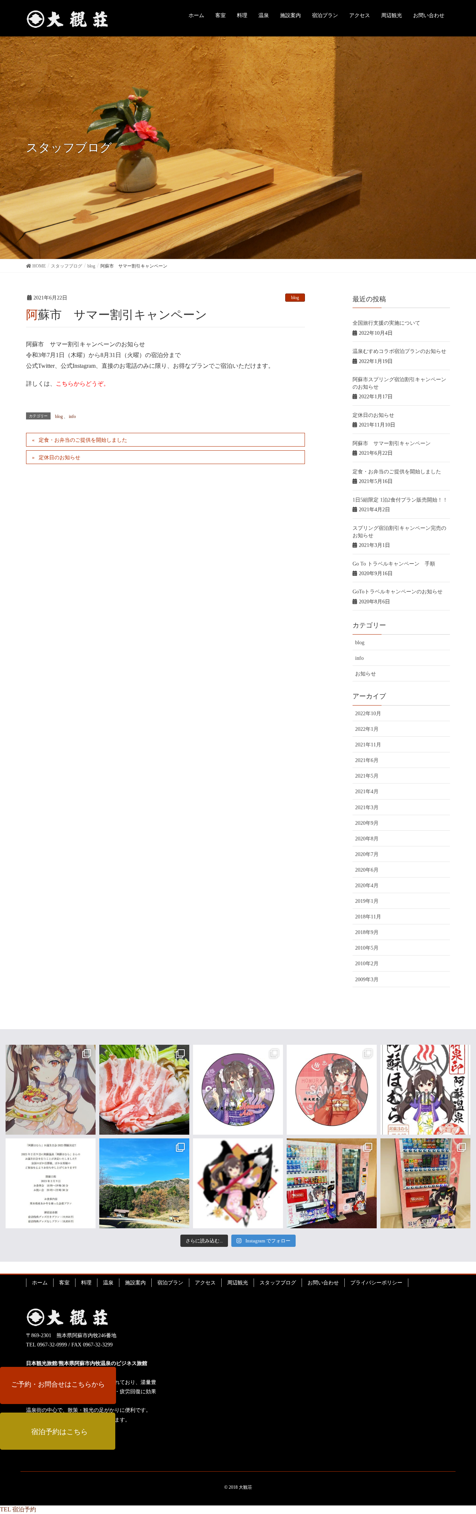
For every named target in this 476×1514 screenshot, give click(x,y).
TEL (5, 1509)
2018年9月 (367, 932)
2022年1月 (367, 729)
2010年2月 (367, 963)
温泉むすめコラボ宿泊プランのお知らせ (399, 351)
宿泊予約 (24, 1509)
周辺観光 (237, 1283)
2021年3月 (367, 807)
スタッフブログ (278, 1283)
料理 (86, 1283)
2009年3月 (367, 979)
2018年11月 (368, 917)
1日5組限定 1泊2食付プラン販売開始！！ (400, 500)
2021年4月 (367, 791)
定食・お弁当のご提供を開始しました (83, 440)
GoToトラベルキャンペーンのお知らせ (398, 591)
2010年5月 (367, 948)
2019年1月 (367, 901)
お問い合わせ (323, 1283)
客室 (64, 1283)
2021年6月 (367, 760)
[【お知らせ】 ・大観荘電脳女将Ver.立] (332, 1090)
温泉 (108, 1283)
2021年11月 (368, 745)
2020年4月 (367, 885)
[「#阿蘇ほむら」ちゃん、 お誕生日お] (51, 1090)
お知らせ (365, 674)
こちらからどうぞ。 (82, 383)
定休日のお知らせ (59, 457)
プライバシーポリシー (376, 1283)
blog (295, 297)
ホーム (40, 1283)
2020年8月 (367, 839)
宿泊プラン (170, 1283)
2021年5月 (367, 776)
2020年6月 (367, 870)
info (72, 416)
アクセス (205, 1283)
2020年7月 (367, 854)
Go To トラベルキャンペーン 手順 (394, 564)
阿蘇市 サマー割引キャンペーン (392, 443)
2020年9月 (367, 823)
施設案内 (135, 1283)
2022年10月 (368, 713)
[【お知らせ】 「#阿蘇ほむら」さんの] (51, 1183)
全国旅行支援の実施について (386, 323)
